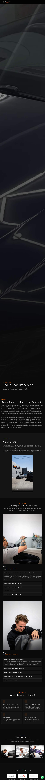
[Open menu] (41, 2)
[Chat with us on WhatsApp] (42, 777)
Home (4, 379)
